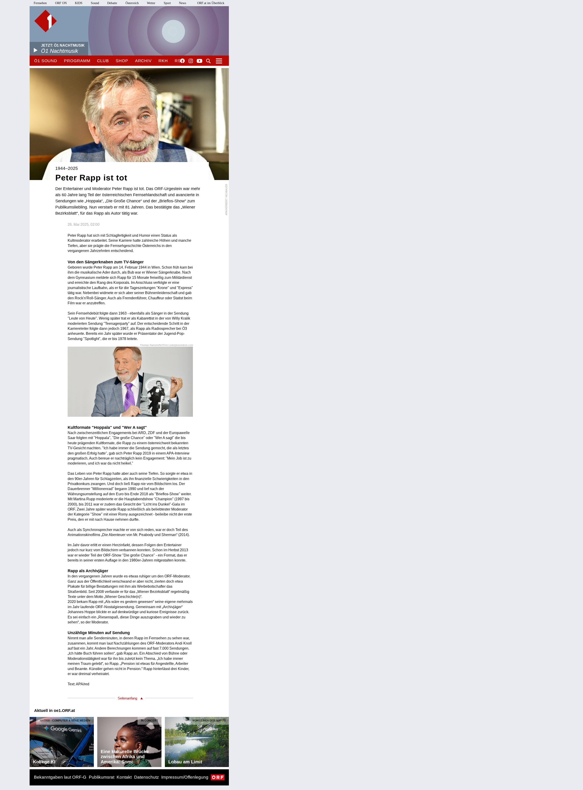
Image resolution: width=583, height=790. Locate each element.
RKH (163, 60)
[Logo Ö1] (45, 21)
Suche (208, 61)
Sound (95, 3)
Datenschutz (146, 777)
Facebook (182, 60)
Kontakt (124, 777)
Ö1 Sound (45, 60)
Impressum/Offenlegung (184, 777)
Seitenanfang (127, 698)
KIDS (78, 3)
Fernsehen (40, 3)
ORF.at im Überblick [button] (210, 3)
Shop (122, 60)
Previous (33, 741)
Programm (77, 60)
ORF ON (61, 3)
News (182, 3)
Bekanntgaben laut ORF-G (60, 777)
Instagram (191, 61)
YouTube (199, 61)
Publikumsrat (101, 777)
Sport (167, 3)
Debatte (112, 3)
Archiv (143, 60)
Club (103, 60)
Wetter (151, 3)
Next (225, 741)
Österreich (132, 3)
